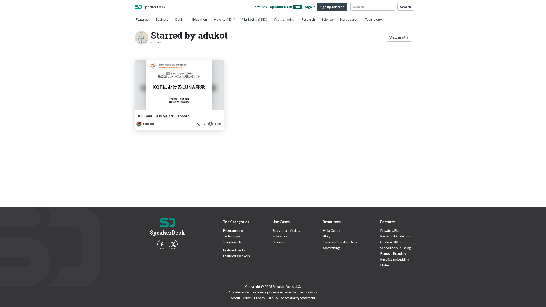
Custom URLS (390, 242)
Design (180, 19)
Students (279, 242)
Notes (384, 265)
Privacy (259, 298)
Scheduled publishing (395, 248)
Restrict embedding (394, 259)
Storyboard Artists (286, 230)
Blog (326, 236)
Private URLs (389, 230)
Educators (280, 236)
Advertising (331, 248)
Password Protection (395, 236)
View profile (398, 37)
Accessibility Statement (297, 298)
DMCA (272, 298)
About (235, 298)
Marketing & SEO (254, 19)
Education (199, 19)
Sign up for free (332, 7)
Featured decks (234, 250)
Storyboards (349, 19)
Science (327, 19)
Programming (284, 19)
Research (308, 19)
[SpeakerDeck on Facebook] (161, 244)
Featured (142, 19)
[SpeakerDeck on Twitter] (173, 244)
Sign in (310, 7)
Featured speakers (236, 256)
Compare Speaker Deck (340, 242)
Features (260, 7)
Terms (247, 298)
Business (161, 19)
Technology (373, 19)
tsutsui (148, 124)
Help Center (332, 230)
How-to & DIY (224, 19)
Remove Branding (393, 253)
